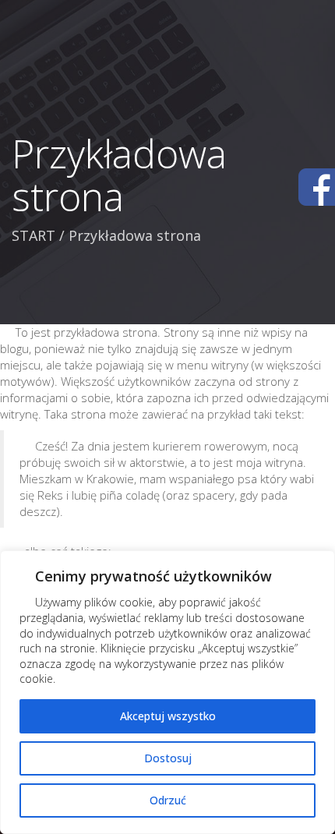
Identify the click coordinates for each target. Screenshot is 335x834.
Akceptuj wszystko (168, 716)
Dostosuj (168, 758)
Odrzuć (168, 800)
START (33, 235)
